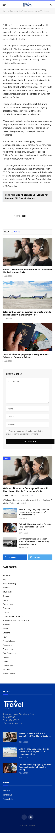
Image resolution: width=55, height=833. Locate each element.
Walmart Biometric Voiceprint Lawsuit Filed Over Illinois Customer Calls (35, 736)
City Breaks (7, 592)
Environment (8, 604)
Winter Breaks (9, 674)
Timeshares (8, 649)
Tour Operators (9, 653)
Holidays (6, 624)
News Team (20, 216)
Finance (6, 612)
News (5, 637)
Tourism (6, 657)
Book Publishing (9, 584)
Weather (6, 670)
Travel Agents (9, 665)
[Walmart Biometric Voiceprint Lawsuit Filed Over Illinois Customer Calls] (27, 252)
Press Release (9, 641)
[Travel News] (27, 5)
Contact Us (7, 795)
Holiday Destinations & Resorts (16, 620)
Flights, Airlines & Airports (14, 616)
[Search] (51, 5)
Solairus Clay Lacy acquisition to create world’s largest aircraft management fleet (27, 313)
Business (6, 588)
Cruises (6, 596)
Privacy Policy (8, 799)
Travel (6, 458)
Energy (6, 600)
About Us (6, 791)
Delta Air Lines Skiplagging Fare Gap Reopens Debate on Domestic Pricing (26, 356)
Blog (5, 579)
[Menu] (4, 5)
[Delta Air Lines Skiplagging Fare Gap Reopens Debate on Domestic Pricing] (27, 337)
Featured (6, 608)
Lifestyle (6, 633)
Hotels (5, 629)
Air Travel (6, 575)
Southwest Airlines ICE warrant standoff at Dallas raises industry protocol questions (34, 541)
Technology (8, 645)
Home (5, 11)
